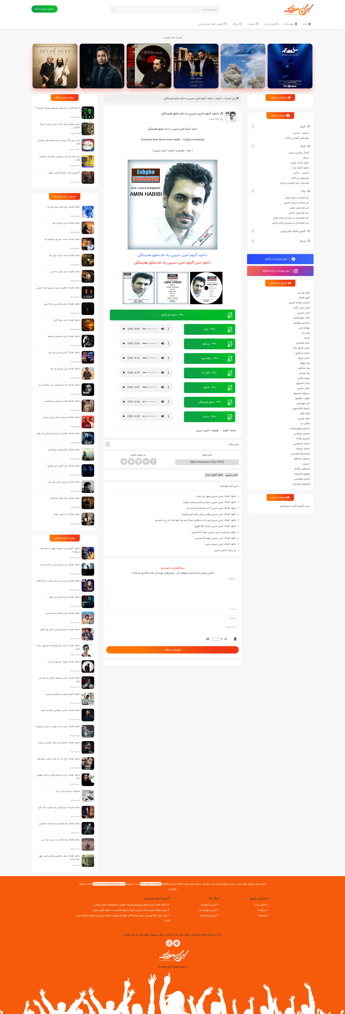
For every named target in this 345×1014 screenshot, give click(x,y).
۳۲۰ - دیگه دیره (209, 358)
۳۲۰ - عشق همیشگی (209, 402)
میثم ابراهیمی (302, 479)
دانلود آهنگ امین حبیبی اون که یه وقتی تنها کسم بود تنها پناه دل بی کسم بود (195, 520)
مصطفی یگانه (302, 469)
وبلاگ (235, 24)
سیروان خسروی (301, 393)
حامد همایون (303, 343)
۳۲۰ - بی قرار (210, 344)
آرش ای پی (304, 292)
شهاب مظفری (302, 398)
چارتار (307, 338)
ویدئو (303, 241)
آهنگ (303, 146)
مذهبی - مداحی (301, 133)
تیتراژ (306, 157)
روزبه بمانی (304, 378)
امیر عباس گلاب (301, 307)
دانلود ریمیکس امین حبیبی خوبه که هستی (214, 532)
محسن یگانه (303, 438)
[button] (253, 126)
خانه (305, 24)
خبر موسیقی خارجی (299, 212)
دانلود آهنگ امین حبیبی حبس (220, 544)
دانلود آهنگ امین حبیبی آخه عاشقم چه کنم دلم (211, 508)
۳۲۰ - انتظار (209, 387)
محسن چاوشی (302, 433)
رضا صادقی (304, 368)
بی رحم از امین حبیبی (225, 550)
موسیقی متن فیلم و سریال (294, 183)
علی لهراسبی (303, 403)
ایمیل (231, 618)
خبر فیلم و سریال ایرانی (297, 197)
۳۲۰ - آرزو (209, 329)
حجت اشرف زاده (301, 348)
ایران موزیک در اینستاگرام (276, 271)
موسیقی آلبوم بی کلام (297, 138)
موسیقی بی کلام (300, 178)
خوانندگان (289, 24)
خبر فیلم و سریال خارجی (296, 202)
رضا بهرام (305, 363)
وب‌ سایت (230, 626)
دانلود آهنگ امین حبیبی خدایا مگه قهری (215, 526)
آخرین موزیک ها (208, 910)
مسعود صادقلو (302, 458)
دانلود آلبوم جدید (214, 475)
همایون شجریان (301, 484)
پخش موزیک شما (44, 9)
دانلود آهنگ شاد (300, 168)
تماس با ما (269, 24)
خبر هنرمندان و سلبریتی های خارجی (290, 223)
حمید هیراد (304, 358)
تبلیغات (251, 24)
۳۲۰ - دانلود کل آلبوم (172, 315)
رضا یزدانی (304, 373)
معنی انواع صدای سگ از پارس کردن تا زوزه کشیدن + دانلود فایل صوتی (129, 910)
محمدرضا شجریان (300, 453)
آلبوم (303, 126)
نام (233, 609)
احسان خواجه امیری (299, 302)
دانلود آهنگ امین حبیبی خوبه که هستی (215, 538)
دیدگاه (231, 579)
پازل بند (306, 333)
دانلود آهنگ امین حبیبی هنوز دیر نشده (216, 496)
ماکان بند (305, 423)
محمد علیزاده (303, 448)
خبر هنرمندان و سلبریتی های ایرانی (291, 218)
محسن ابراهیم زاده (300, 428)
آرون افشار (304, 297)
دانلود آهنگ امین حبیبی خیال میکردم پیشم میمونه (209, 502)
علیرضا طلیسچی (301, 408)
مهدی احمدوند (302, 474)
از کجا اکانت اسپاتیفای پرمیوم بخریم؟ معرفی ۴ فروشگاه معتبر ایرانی (130, 904)
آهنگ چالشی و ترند (299, 152)
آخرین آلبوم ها (209, 904)
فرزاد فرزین (304, 418)
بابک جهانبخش (301, 317)
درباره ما (261, 910)
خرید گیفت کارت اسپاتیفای (295, 506)
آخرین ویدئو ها (208, 915)
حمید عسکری (302, 353)
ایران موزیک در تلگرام (276, 259)
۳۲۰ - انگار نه (210, 373)
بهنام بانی (304, 328)
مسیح (306, 463)
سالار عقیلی (303, 388)
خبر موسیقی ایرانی (299, 207)
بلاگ (303, 191)
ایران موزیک (230, 98)
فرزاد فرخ (305, 413)
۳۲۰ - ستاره (209, 416)
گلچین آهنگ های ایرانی (211, 24)
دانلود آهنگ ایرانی (300, 163)
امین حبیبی (303, 312)
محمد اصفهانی (302, 443)
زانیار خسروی (303, 383)
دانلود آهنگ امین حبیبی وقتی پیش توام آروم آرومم (209, 514)
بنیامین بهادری (302, 323)
